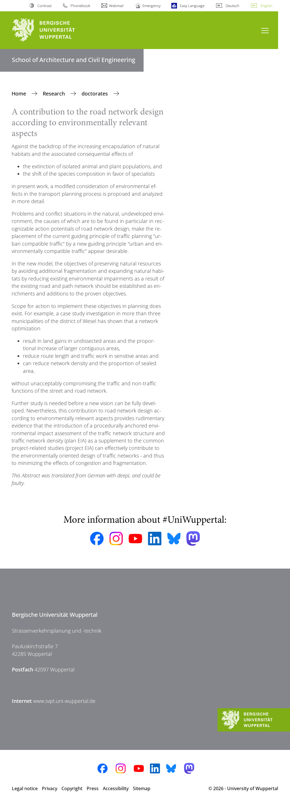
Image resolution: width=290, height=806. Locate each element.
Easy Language (192, 5)
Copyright (71, 788)
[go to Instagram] (116, 538)
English (266, 5)
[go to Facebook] (97, 538)
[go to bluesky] (174, 539)
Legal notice (25, 788)
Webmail (116, 5)
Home (19, 93)
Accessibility (116, 788)
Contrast (44, 5)
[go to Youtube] (135, 538)
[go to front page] (54, 30)
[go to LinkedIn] (154, 538)
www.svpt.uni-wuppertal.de (64, 700)
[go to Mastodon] (193, 538)
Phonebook (80, 5)
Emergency (151, 5)
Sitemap (141, 788)
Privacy (49, 788)
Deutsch (232, 5)
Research (54, 93)
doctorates (95, 93)
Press (93, 788)
